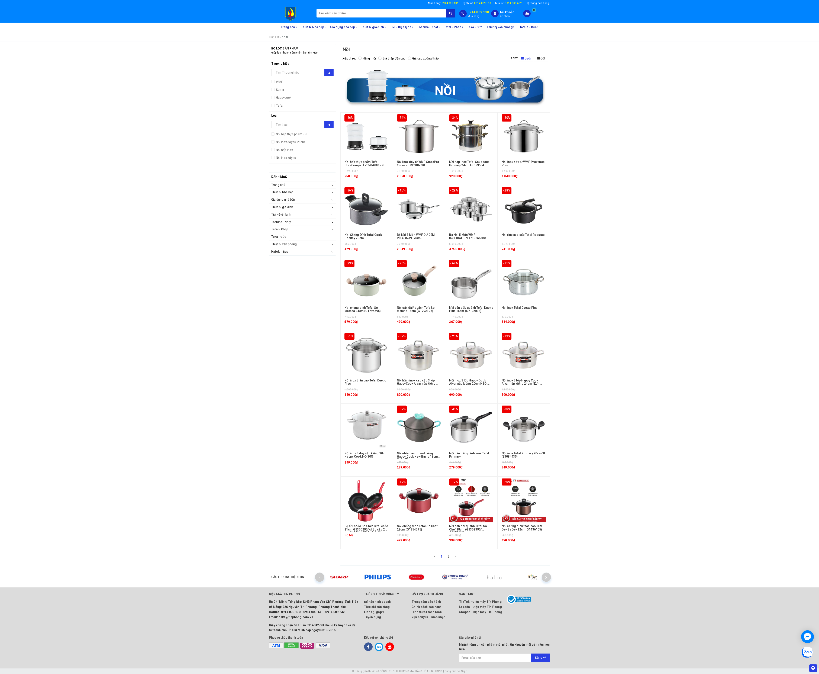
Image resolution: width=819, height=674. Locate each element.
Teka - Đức (474, 27)
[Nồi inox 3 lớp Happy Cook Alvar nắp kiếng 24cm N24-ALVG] (524, 354)
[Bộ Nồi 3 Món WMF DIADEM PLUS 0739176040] (419, 208)
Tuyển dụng (372, 617)
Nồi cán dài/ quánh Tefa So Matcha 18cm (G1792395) (416, 309)
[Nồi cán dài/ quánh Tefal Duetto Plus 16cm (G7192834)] (471, 281)
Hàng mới (369, 58)
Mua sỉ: (508, 3)
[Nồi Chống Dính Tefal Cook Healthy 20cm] (366, 208)
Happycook (283, 97)
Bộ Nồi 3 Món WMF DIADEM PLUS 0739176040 (416, 236)
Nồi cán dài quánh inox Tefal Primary (469, 455)
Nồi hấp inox (284, 150)
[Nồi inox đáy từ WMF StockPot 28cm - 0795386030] (419, 136)
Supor (280, 89)
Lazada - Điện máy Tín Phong (480, 607)
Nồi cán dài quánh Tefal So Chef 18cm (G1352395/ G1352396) (468, 529)
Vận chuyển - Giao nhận (429, 617)
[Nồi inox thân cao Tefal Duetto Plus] (366, 354)
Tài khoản (507, 12)
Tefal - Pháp (453, 27)
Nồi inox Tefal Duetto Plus (520, 307)
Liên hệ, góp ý (374, 612)
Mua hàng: (443, 3)
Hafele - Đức (528, 27)
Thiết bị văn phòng (499, 27)
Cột (542, 58)
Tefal (279, 105)
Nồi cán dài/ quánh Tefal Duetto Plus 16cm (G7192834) (471, 309)
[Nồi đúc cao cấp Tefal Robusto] (524, 208)
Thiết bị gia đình (373, 27)
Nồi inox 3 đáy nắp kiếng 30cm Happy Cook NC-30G (365, 455)
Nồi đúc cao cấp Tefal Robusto (523, 234)
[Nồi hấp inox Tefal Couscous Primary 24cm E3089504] (471, 136)
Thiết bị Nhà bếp (313, 27)
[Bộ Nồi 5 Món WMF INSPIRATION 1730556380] (471, 208)
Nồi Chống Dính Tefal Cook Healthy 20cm (363, 236)
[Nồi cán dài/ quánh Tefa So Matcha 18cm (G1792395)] (419, 281)
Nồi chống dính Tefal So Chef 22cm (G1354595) (417, 527)
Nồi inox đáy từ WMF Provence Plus (523, 163)
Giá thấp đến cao (394, 58)
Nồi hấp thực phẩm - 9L (291, 134)
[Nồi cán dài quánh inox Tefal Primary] (471, 427)
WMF (279, 82)
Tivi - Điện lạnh (401, 27)
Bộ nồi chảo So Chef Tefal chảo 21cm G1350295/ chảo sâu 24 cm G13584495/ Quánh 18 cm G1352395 (366, 531)
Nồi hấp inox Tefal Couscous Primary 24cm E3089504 (469, 163)
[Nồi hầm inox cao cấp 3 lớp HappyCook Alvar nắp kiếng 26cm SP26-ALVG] (419, 354)
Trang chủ (288, 27)
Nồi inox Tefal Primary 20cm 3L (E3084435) (524, 455)
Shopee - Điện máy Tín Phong (480, 612)
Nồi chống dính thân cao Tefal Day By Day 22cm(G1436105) (522, 527)
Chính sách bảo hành (427, 607)
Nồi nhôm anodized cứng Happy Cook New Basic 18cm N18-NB (417, 457)
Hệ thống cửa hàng (537, 3)
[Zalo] (379, 646)
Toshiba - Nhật (428, 27)
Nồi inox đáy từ (285, 157)
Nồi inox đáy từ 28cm (290, 142)
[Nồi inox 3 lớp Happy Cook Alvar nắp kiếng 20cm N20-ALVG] (471, 354)
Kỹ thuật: (477, 3)
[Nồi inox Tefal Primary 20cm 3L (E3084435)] (524, 427)
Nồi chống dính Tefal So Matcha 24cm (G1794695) (362, 309)
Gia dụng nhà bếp (343, 27)
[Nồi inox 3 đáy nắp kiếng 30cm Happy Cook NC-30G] (366, 427)
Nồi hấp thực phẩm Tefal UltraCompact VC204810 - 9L (364, 163)
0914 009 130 (478, 12)
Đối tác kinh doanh (377, 601)
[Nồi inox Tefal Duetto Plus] (524, 281)
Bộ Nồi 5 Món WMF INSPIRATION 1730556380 (467, 236)
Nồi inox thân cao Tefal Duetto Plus (365, 382)
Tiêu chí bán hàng (377, 607)
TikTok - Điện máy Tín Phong (480, 601)
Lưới (527, 58)
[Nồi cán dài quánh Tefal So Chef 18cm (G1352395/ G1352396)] (471, 500)
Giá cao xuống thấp (425, 58)
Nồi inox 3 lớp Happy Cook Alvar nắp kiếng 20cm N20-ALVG (468, 384)
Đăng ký (540, 657)
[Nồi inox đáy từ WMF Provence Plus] (524, 136)
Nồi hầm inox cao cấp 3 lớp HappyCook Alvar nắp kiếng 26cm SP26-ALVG (416, 384)
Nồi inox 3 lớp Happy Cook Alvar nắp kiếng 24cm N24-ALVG (521, 384)
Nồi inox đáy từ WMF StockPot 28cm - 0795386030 (418, 163)
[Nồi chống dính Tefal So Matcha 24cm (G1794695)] (366, 281)
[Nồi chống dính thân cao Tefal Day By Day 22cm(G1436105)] (524, 500)
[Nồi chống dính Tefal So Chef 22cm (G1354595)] (419, 500)
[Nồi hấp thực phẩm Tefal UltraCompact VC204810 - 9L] (366, 136)
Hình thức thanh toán (427, 612)
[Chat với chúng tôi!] (807, 636)
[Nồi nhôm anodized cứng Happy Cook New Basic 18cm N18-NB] (419, 427)
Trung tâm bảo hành (426, 601)
